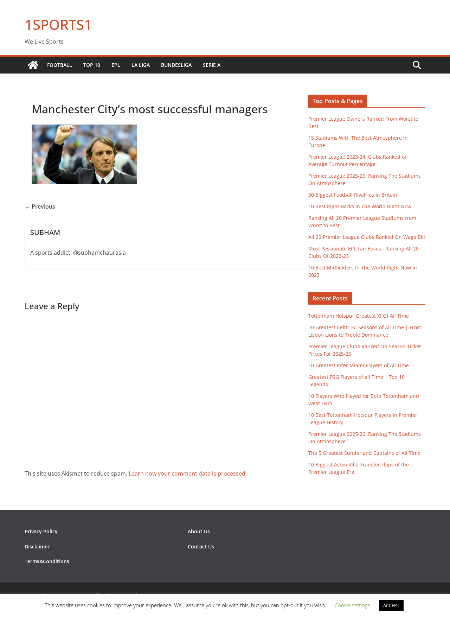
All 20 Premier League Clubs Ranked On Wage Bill (366, 237)
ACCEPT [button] (391, 605)
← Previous (40, 206)
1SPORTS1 (58, 24)
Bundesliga (176, 65)
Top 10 (91, 65)
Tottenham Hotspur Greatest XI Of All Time (358, 315)
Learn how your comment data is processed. (188, 473)
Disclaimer (37, 546)
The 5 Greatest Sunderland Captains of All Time (364, 453)
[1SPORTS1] (33, 65)
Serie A (211, 65)
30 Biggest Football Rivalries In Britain (352, 194)
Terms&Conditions (47, 561)
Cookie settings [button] (352, 605)
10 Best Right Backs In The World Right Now (359, 206)
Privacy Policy (41, 531)
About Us (199, 531)
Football (59, 65)
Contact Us (201, 546)
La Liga (140, 65)
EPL (115, 65)
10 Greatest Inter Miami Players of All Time (358, 365)
